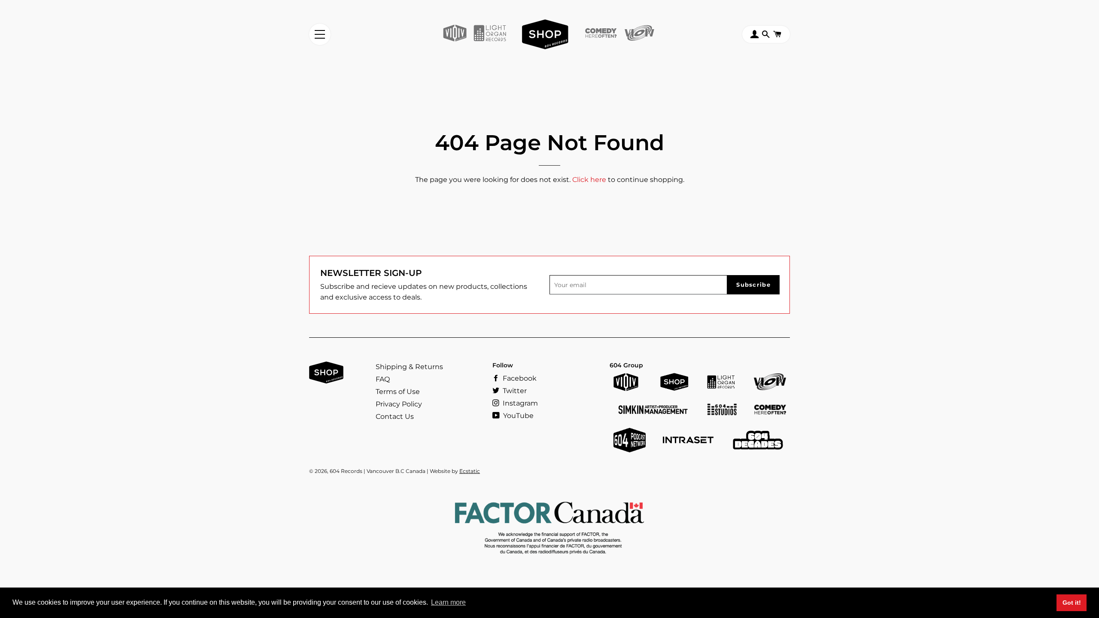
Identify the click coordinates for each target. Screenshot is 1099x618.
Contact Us (395, 416)
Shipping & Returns (409, 367)
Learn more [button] (448, 602)
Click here (589, 180)
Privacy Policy (399, 404)
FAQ (383, 379)
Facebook (519, 378)
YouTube (517, 416)
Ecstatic (469, 471)
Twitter (514, 391)
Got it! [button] (1072, 602)
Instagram (519, 403)
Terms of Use (398, 392)
